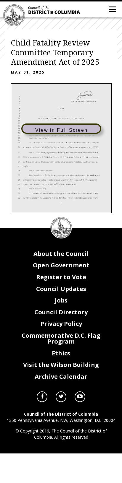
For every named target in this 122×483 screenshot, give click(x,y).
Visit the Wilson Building (61, 365)
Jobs (61, 300)
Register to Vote (61, 277)
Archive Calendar (61, 376)
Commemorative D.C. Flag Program (61, 338)
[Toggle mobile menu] (112, 8)
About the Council (61, 254)
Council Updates (61, 289)
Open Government (61, 265)
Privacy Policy (61, 324)
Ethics (61, 353)
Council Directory (61, 312)
